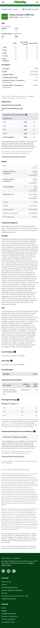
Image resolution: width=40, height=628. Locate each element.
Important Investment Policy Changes (13, 156)
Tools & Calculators (8, 619)
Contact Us (17, 558)
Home (4, 608)
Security (4, 593)
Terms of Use (6, 582)
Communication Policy (10, 587)
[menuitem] (3, 2)
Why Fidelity (6, 558)
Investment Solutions (9, 613)
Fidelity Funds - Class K (10, 9)
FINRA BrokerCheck (9, 599)
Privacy (4, 585)
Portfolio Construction (9, 616)
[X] (14, 571)
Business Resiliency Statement (12, 590)
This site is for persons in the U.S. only (15, 596)
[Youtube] (8, 571)
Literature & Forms (8, 622)
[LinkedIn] (3, 571)
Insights (4, 611)
